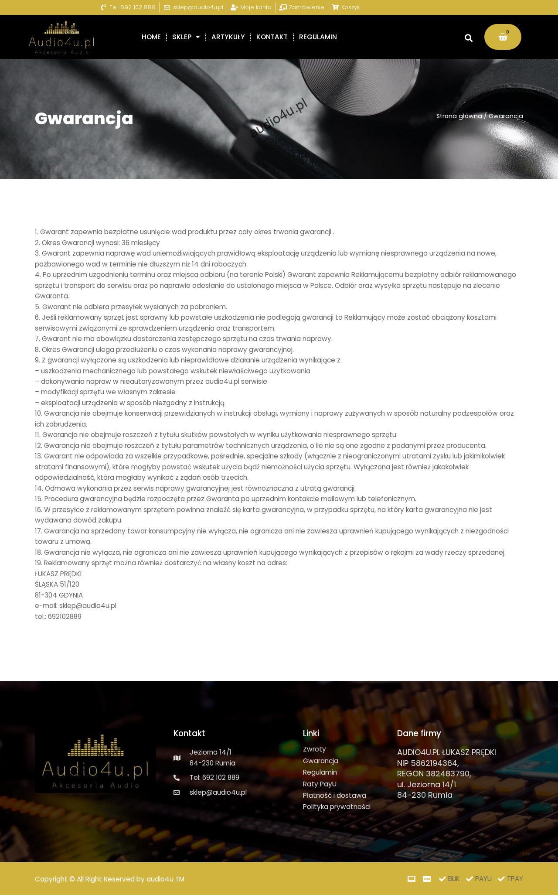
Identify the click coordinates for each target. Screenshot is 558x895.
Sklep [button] (181, 36)
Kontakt (272, 36)
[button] (468, 38)
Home (151, 36)
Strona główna (459, 116)
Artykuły (228, 36)
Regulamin (318, 36)
